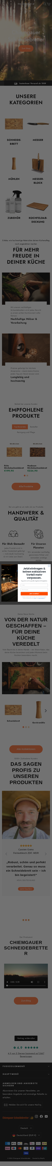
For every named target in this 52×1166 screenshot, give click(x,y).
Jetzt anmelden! (34, 594)
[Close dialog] (49, 566)
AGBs (35, 598)
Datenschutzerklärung (42, 598)
